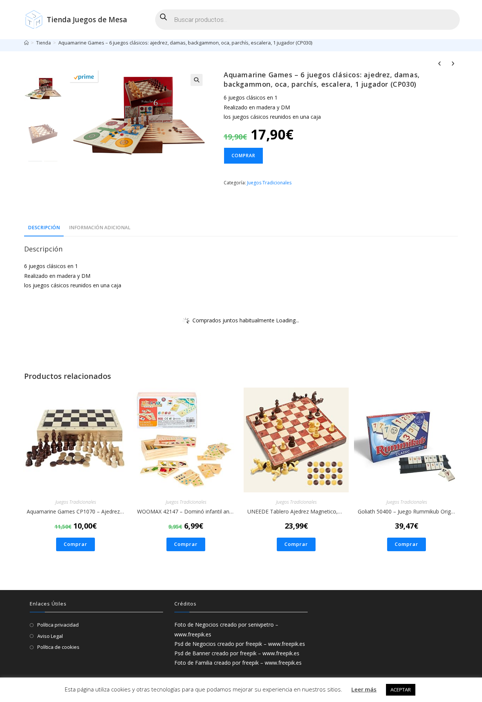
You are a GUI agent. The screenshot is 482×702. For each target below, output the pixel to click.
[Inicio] (26, 42)
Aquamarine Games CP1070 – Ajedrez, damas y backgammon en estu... (75, 511)
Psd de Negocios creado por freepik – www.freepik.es (239, 643)
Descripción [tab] (44, 227)
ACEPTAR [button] (400, 689)
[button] (197, 80)
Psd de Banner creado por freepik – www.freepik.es (236, 653)
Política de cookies (58, 647)
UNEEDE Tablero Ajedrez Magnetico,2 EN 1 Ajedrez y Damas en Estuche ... (296, 511)
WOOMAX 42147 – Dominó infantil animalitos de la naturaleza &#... (186, 511)
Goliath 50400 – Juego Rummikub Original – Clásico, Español (406, 511)
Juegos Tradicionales (269, 182)
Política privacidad (58, 624)
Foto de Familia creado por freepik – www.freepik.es (238, 662)
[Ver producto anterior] (439, 64)
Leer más (364, 689)
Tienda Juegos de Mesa (87, 20)
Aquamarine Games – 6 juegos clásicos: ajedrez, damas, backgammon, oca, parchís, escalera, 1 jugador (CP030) (185, 42)
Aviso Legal (50, 636)
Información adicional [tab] (99, 227)
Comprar (243, 155)
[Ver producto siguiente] (452, 64)
